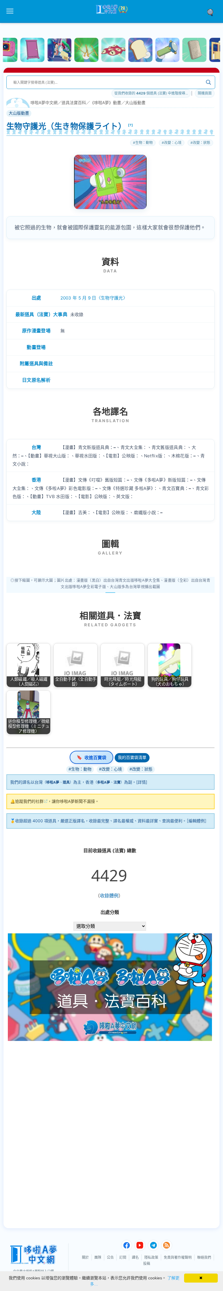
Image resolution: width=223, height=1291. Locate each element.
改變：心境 (172, 142)
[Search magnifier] (208, 82)
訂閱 (122, 1257)
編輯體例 (196, 820)
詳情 (142, 782)
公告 (110, 1257)
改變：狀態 (201, 142)
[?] (130, 125)
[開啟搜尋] (212, 12)
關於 (85, 1257)
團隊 (97, 1257)
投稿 (146, 1263)
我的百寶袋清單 (132, 757)
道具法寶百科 (74, 102)
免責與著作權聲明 (178, 1257)
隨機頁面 (205, 93)
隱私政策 (151, 1257)
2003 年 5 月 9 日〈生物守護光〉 (93, 298)
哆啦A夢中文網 (43, 102)
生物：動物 (144, 142)
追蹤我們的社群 (29, 801)
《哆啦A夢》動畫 (105, 102)
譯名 (135, 1257)
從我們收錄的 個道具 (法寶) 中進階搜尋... (151, 93)
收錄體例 (109, 895)
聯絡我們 (204, 1257)
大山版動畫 (135, 102)
